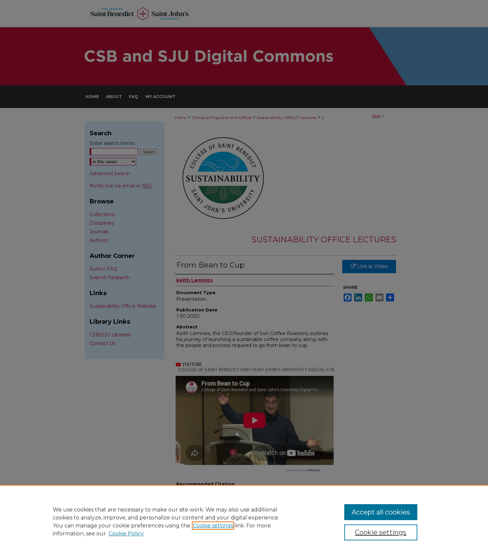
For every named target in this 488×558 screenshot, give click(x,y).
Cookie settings (213, 525)
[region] (244, 521)
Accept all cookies (381, 512)
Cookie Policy (126, 533)
